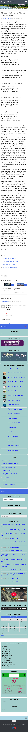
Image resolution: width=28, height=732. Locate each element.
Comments (6, 301)
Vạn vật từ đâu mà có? (15, 569)
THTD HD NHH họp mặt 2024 (16, 382)
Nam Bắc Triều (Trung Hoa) (9, 267)
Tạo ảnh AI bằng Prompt (16, 550)
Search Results (6, 470)
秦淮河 (9, 258)
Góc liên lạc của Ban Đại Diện (10, 463)
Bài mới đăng (6, 460)
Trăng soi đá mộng (13, 436)
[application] (14, 608)
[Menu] (26, 2)
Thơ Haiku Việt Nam (13, 391)
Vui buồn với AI (14, 538)
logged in (10, 323)
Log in (2, 333)
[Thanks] (6, 312)
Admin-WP (5, 554)
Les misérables (12, 432)
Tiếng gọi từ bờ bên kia (14, 400)
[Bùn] (6, 313)
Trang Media (5, 477)
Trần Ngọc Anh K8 (7, 564)
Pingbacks (17, 301)
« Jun (2, 635)
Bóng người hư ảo (13, 450)
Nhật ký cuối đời (12, 418)
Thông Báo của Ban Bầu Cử (9, 474)
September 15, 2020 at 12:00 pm (19, 305)
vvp (5, 275)
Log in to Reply (9, 315)
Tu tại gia (10, 441)
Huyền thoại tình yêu (6, 288)
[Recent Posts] (4, 368)
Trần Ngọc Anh (6, 524)
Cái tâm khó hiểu (14, 578)
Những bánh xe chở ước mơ (15, 395)
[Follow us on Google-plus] (26, 326)
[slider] (24, 608)
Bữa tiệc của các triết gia (14, 445)
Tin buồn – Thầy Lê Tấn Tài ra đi (16, 377)
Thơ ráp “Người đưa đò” (14, 372)
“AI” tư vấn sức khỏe (13, 404)
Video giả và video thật (14, 422)
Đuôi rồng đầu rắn (14, 547)
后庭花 (8, 264)
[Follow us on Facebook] (23, 326)
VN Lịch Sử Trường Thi (8, 484)
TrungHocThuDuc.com (8, 2)
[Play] (3, 608)
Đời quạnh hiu (12, 427)
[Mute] (21, 608)
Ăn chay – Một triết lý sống (15, 409)
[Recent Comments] (17, 368)
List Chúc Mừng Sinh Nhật (9, 467)
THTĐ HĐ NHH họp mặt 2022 (16, 386)
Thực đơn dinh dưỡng (14, 413)
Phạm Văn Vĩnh (7, 18)
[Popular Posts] (11, 368)
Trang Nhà (5, 480)
